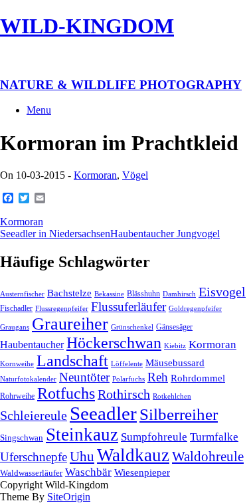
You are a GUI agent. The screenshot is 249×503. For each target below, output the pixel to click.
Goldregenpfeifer (195, 308)
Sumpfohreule (154, 437)
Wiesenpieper (142, 472)
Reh (157, 377)
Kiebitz (175, 346)
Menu (39, 110)
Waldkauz (133, 455)
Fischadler (16, 308)
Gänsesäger (174, 327)
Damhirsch (179, 294)
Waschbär (88, 472)
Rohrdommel (198, 378)
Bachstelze (69, 293)
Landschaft (72, 360)
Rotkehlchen (172, 396)
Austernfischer (22, 294)
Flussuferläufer (128, 307)
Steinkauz (82, 435)
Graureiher (70, 324)
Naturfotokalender (28, 379)
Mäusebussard (175, 362)
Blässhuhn (143, 293)
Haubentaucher (32, 344)
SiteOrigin (68, 496)
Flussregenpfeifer (61, 308)
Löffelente (127, 363)
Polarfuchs (128, 379)
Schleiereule (33, 415)
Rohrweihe (17, 396)
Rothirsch (124, 394)
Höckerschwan (113, 343)
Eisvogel (222, 291)
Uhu (82, 456)
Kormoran (95, 175)
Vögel (135, 175)
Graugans (14, 327)
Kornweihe (17, 363)
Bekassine (109, 294)
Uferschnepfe (33, 457)
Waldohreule (208, 456)
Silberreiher (178, 414)
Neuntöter (84, 377)
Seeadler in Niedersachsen (55, 233)
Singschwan (21, 438)
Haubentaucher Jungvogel (165, 233)
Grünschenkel (132, 327)
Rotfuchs (66, 393)
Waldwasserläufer (31, 473)
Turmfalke (214, 437)
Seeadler (103, 413)
